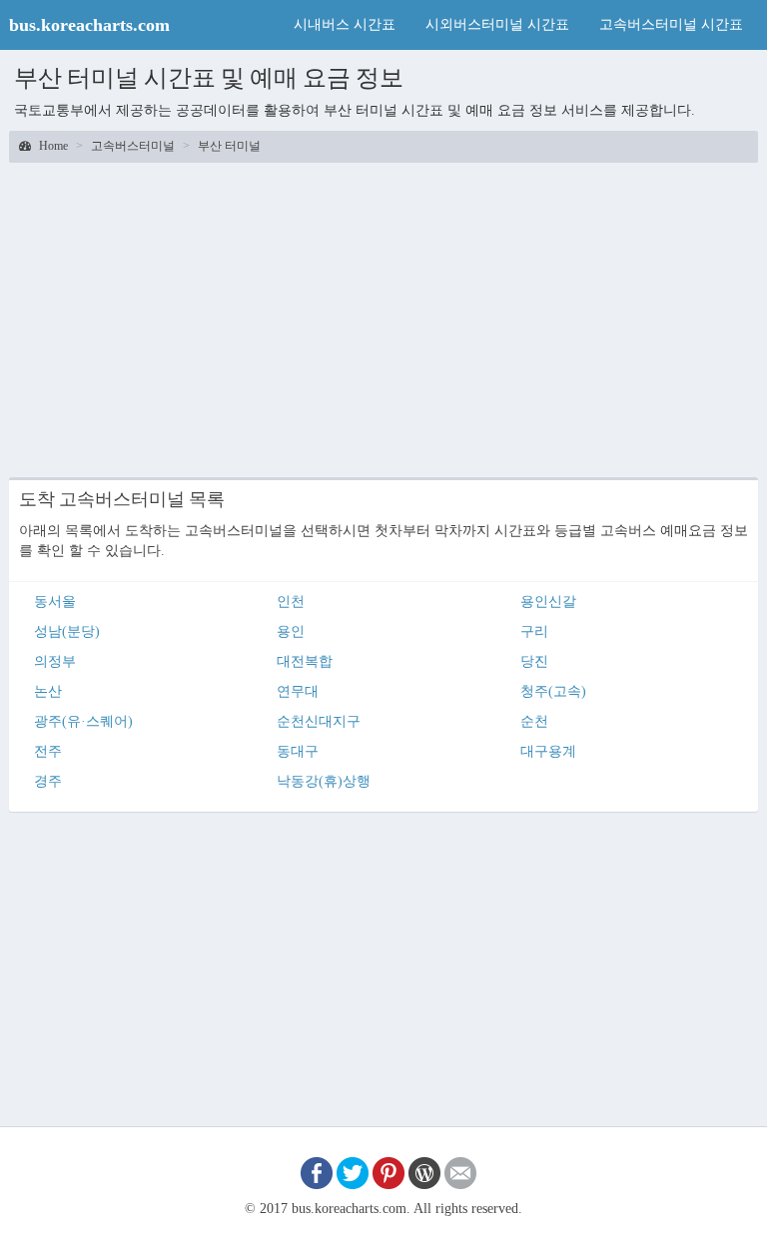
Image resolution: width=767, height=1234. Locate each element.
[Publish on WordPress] (424, 1171)
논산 (48, 691)
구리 (534, 631)
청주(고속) (553, 691)
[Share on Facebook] (317, 1171)
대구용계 (548, 751)
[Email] (460, 1171)
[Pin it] (388, 1171)
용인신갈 (548, 601)
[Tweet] (353, 1171)
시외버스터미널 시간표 (497, 24)
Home (52, 146)
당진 (534, 661)
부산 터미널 (229, 146)
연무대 (298, 691)
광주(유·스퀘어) (83, 721)
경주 (48, 781)
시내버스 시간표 (344, 24)
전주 (48, 751)
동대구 (298, 751)
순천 (534, 721)
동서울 (55, 601)
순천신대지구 (319, 721)
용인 (291, 631)
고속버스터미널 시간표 (671, 24)
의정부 (55, 661)
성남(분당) (67, 631)
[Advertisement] (383, 317)
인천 (291, 601)
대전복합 (305, 661)
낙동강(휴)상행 (324, 781)
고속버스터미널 (133, 146)
